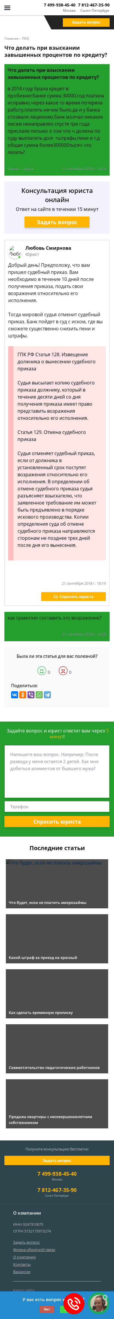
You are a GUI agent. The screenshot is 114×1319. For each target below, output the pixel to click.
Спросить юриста (77, 596)
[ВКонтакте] (14, 694)
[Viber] (30, 694)
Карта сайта (23, 1290)
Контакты (22, 1264)
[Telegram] (47, 694)
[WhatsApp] (39, 694)
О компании (24, 1257)
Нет (47, 1309)
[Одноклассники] (22, 694)
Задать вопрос (86, 22)
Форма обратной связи (34, 1249)
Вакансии (21, 1271)
